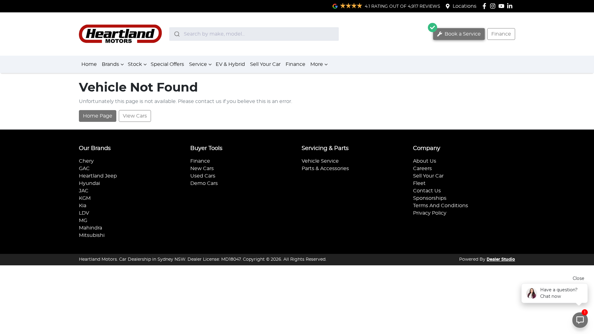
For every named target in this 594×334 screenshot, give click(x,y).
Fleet (419, 183)
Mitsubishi (92, 235)
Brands (110, 64)
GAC (84, 168)
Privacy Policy (429, 213)
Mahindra (90, 227)
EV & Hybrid (230, 64)
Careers (422, 168)
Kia (82, 205)
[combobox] (254, 34)
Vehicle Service (320, 161)
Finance (501, 34)
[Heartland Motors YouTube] (502, 6)
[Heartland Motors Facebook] (485, 6)
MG (83, 220)
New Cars (202, 168)
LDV (84, 213)
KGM (85, 198)
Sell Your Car (265, 64)
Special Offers (167, 64)
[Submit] (176, 34)
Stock (135, 64)
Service (198, 64)
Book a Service (462, 34)
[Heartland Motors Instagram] (494, 6)
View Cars (135, 115)
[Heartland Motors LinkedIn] (511, 6)
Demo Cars (204, 183)
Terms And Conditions (440, 205)
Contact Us (427, 190)
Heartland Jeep (98, 175)
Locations (464, 6)
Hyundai (89, 183)
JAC (83, 190)
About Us (424, 161)
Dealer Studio (501, 259)
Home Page (97, 115)
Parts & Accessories (325, 168)
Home (89, 64)
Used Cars (202, 175)
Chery (86, 161)
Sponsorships (429, 198)
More (316, 64)
